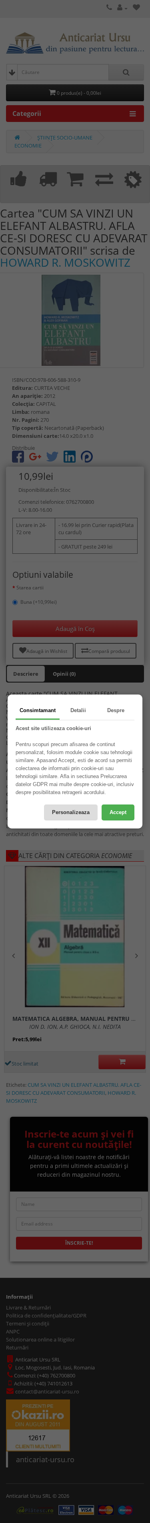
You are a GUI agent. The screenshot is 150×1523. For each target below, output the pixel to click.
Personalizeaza (71, 812)
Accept (118, 812)
